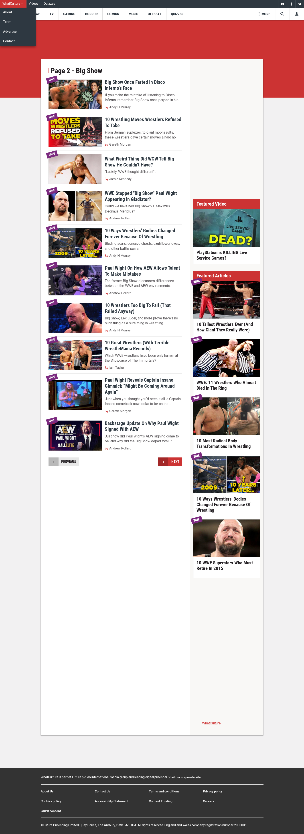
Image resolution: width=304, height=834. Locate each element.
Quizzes (49, 4)
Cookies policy (51, 801)
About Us (47, 791)
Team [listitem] (7, 22)
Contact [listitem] (9, 41)
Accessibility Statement (111, 801)
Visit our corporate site (184, 777)
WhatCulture (211, 723)
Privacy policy (213, 791)
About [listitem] (7, 12)
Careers (208, 801)
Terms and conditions (164, 791)
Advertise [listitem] (10, 32)
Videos (34, 4)
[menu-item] (36, 14)
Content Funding (160, 801)
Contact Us (102, 791)
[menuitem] (13, 4)
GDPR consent (51, 811)
